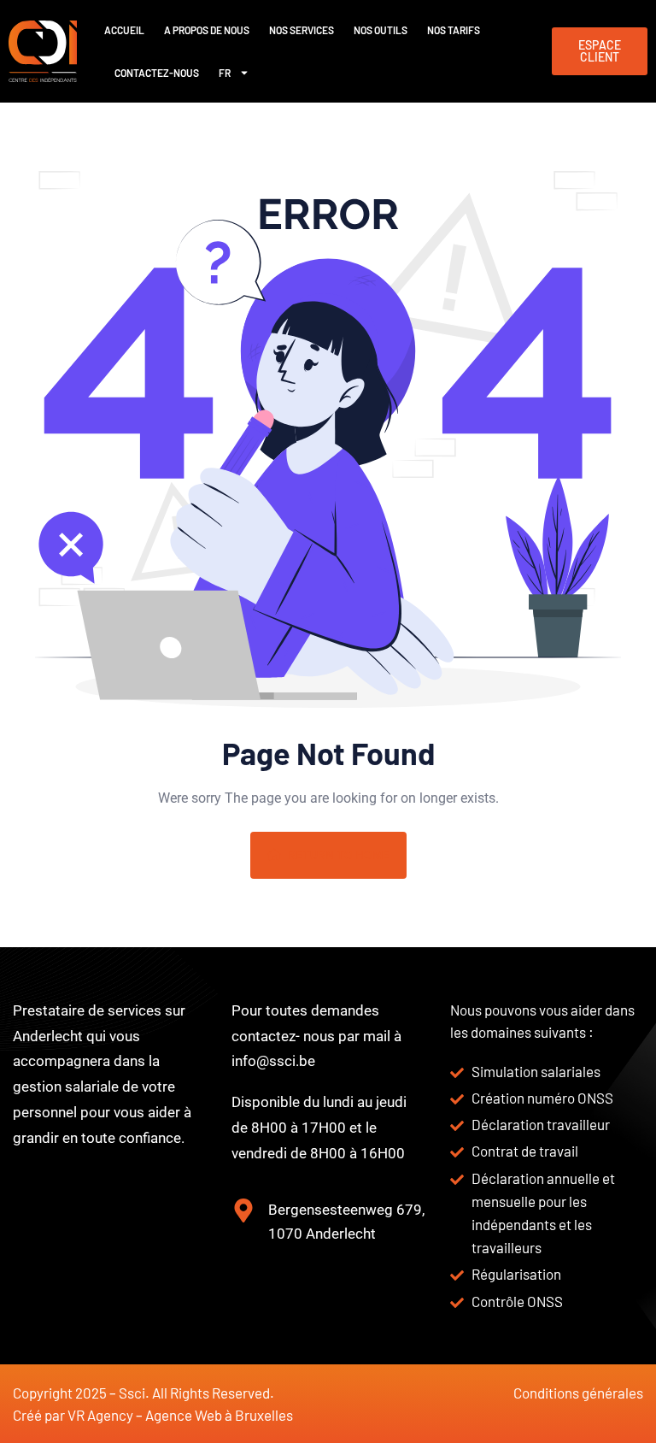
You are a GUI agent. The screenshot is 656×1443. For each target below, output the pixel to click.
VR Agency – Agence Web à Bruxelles (180, 1414)
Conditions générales (578, 1392)
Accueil (124, 30)
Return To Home (339, 855)
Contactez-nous (156, 73)
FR (225, 73)
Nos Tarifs (453, 30)
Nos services (301, 30)
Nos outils (380, 30)
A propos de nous (206, 30)
